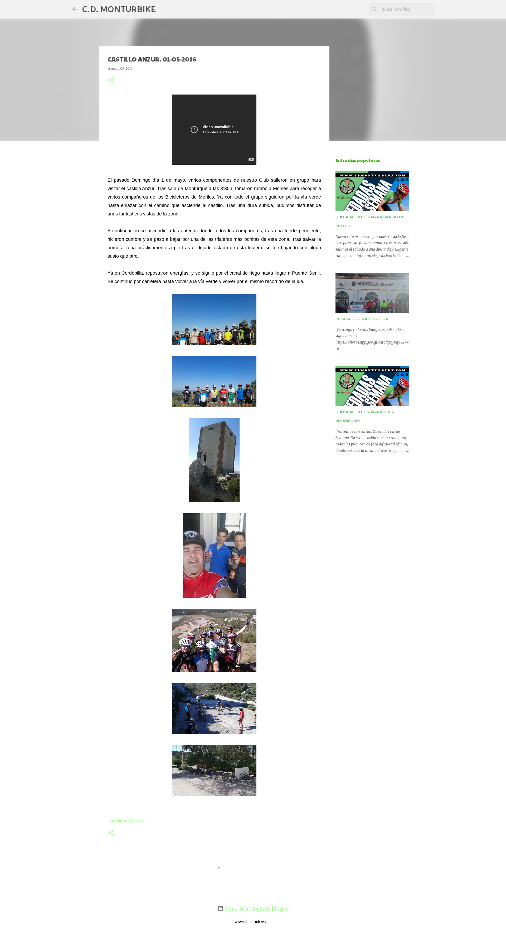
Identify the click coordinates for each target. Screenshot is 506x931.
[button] (111, 80)
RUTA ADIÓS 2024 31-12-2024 (361, 319)
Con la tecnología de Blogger (256, 908)
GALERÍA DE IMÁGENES (126, 820)
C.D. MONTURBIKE (119, 9)
